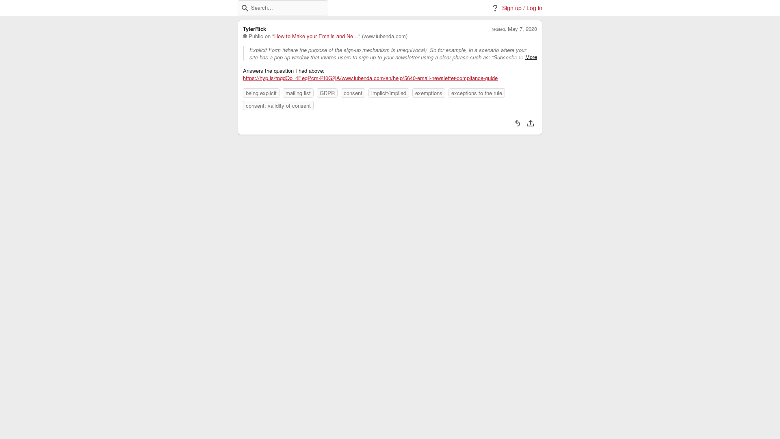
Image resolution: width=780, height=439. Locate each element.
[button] (245, 8)
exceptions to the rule (476, 93)
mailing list (298, 93)
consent (353, 93)
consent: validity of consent (278, 105)
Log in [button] (534, 8)
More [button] (531, 57)
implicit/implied (388, 93)
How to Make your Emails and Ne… (316, 36)
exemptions (428, 93)
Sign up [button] (512, 8)
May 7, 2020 (522, 29)
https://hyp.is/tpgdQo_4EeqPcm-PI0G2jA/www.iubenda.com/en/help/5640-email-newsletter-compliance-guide (370, 78)
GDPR (327, 93)
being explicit (261, 93)
